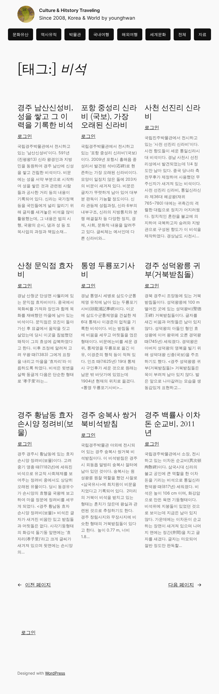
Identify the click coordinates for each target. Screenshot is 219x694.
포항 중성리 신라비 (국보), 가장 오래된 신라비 (109, 117)
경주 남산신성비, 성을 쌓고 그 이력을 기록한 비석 (45, 117)
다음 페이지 (185, 585)
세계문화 (158, 34)
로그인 (24, 136)
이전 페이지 (34, 585)
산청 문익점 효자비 (45, 270)
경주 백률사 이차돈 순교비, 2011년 (172, 424)
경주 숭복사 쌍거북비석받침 (109, 420)
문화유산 (21, 34)
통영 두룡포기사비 (108, 270)
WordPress (55, 673)
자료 (202, 34)
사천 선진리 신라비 (172, 112)
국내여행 (101, 34)
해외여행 (130, 34)
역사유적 (49, 34)
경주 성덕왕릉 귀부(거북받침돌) (172, 270)
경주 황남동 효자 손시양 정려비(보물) (45, 424)
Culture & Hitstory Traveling (69, 10)
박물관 (75, 34)
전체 (182, 34)
